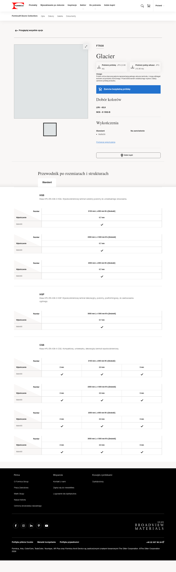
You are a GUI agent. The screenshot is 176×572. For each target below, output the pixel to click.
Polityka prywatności (69, 542)
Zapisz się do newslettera (63, 487)
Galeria (60, 16)
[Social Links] (15, 525)
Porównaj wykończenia (105, 142)
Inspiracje (72, 5)
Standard (47, 183)
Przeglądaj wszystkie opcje (31, 31)
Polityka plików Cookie (22, 542)
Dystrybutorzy (98, 481)
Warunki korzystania (46, 542)
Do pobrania (95, 5)
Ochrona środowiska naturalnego (28, 506)
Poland (159, 6)
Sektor (83, 5)
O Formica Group (21, 481)
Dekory (51, 16)
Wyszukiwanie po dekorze (52, 5)
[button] (148, 6)
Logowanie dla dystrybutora (64, 493)
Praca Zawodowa (21, 487)
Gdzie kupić (109, 5)
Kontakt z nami (59, 481)
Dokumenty (71, 16)
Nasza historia (20, 500)
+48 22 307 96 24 (154, 542)
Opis (43, 16)
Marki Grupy (19, 493)
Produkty (33, 5)
